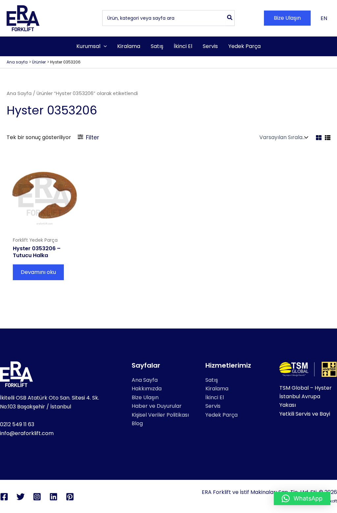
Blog (137, 423)
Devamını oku (38, 272)
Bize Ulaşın (145, 397)
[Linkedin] (53, 497)
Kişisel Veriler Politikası (160, 415)
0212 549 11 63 (17, 424)
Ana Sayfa (19, 93)
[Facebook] (4, 497)
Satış (211, 380)
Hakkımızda (147, 388)
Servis (212, 406)
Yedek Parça (221, 415)
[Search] (230, 18)
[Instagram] (37, 497)
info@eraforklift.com (27, 433)
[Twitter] (20, 497)
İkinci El (214, 397)
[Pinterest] (70, 497)
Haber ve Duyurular (157, 406)
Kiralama (216, 388)
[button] (287, 18)
